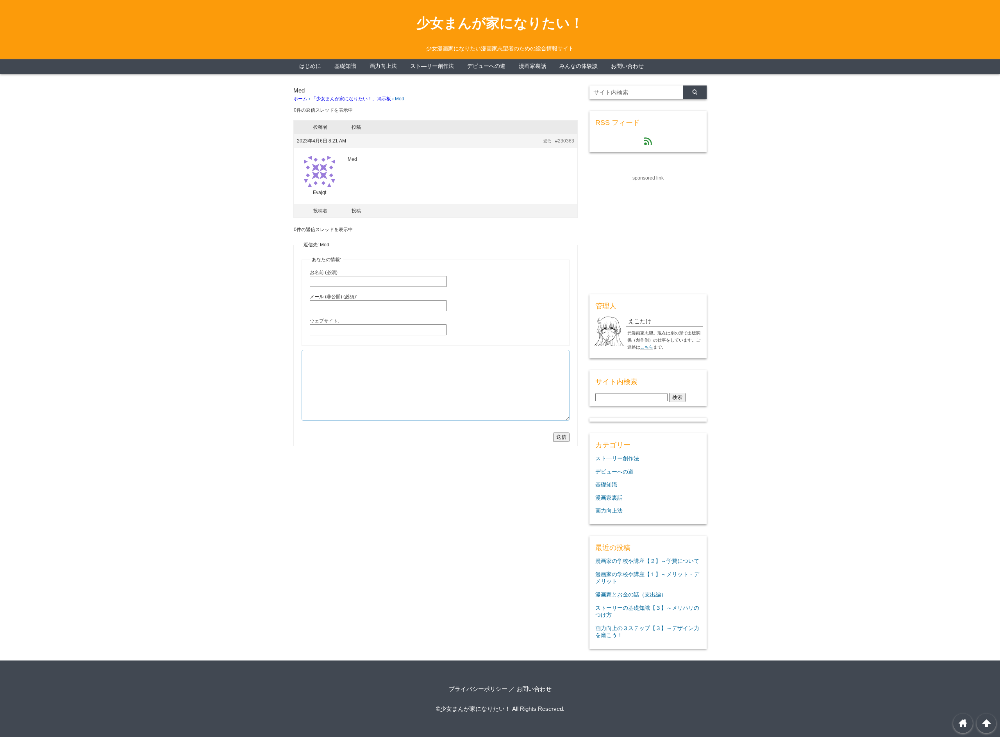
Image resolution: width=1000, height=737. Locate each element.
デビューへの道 (486, 66)
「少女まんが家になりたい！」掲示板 (351, 98)
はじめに (310, 66)
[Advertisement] (648, 230)
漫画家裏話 (532, 66)
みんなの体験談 (578, 66)
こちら (646, 347)
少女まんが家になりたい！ (500, 23)
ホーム (300, 98)
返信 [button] (547, 141)
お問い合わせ (627, 66)
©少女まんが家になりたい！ (473, 708)
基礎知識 (345, 66)
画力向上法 (383, 66)
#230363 (564, 141)
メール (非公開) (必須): (333, 296)
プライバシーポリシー (478, 688)
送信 (561, 437)
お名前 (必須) (324, 272)
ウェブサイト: (324, 321)
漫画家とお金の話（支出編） (630, 594)
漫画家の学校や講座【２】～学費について (647, 561)
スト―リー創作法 (432, 66)
